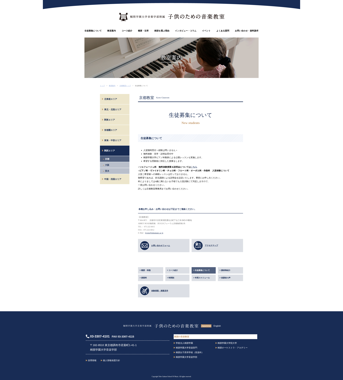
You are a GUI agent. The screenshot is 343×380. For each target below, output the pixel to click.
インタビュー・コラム (185, 31)
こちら (194, 167)
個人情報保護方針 (111, 360)
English (217, 326)
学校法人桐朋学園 (184, 343)
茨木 (107, 171)
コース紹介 (127, 31)
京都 (107, 159)
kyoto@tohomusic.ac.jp (154, 233)
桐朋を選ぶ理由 (161, 31)
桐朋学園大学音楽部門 (186, 348)
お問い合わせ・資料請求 (246, 31)
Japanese (206, 326)
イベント (206, 31)
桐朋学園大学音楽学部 (186, 357)
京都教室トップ (125, 86)
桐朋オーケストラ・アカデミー (233, 348)
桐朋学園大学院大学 (227, 343)
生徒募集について (93, 31)
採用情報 (92, 360)
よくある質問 (222, 31)
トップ (102, 86)
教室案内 (111, 31)
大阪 (107, 165)
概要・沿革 (143, 31)
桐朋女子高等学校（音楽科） (190, 352)
